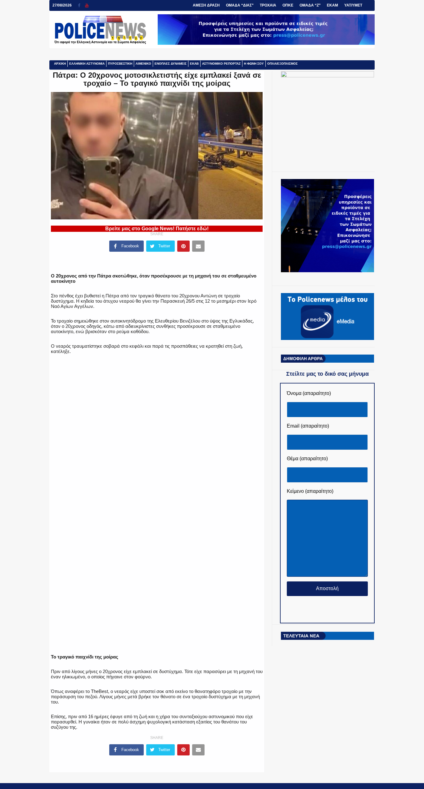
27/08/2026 (62, 5)
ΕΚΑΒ (194, 63)
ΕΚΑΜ (332, 5)
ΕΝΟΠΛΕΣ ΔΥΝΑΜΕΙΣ (171, 63)
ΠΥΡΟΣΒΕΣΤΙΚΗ (120, 63)
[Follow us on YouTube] (86, 5)
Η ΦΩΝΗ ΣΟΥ (254, 63)
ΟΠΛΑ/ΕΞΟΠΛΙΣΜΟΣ (282, 63)
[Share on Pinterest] (183, 246)
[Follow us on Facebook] (81, 5)
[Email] (198, 246)
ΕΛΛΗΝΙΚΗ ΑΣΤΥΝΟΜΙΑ (87, 63)
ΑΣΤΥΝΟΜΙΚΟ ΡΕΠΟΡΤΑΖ (221, 63)
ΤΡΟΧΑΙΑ (268, 5)
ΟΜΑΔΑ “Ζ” (310, 5)
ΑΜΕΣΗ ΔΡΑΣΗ (206, 5)
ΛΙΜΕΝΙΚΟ (143, 63)
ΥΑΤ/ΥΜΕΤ (353, 5)
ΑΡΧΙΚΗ (60, 63)
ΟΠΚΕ (287, 5)
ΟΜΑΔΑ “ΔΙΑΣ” (240, 5)
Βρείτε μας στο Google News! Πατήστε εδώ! (157, 228)
